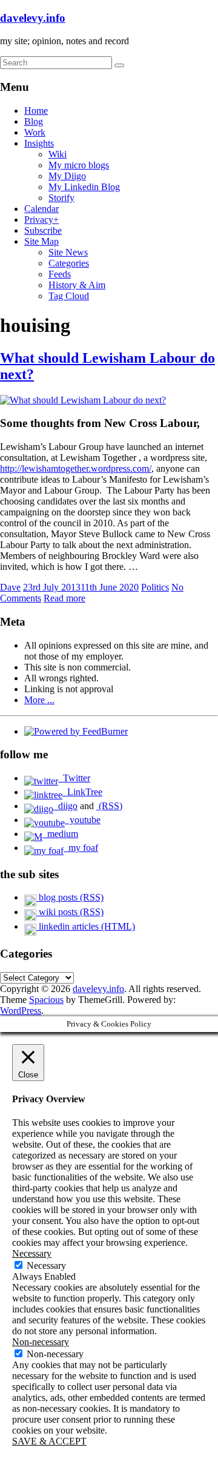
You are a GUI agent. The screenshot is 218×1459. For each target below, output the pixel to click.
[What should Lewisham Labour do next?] (83, 400)
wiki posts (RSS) (70, 912)
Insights (39, 143)
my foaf (81, 847)
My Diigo (67, 176)
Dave (10, 587)
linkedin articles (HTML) (85, 926)
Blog (33, 121)
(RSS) (109, 806)
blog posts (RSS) (70, 897)
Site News (68, 252)
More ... (39, 700)
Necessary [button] (31, 1253)
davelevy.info (32, 18)
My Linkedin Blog (84, 187)
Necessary (46, 1265)
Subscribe (43, 230)
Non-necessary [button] (40, 1342)
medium (60, 834)
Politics (155, 587)
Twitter (74, 778)
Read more (64, 598)
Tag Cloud (68, 296)
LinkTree (82, 792)
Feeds (59, 274)
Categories (68, 263)
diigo (65, 806)
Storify (61, 198)
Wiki (57, 154)
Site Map (41, 241)
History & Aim (76, 285)
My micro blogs (78, 165)
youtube (83, 820)
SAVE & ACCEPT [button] (49, 1441)
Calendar (41, 208)
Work (34, 132)
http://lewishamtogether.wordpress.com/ (75, 468)
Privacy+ (41, 219)
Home (36, 110)
